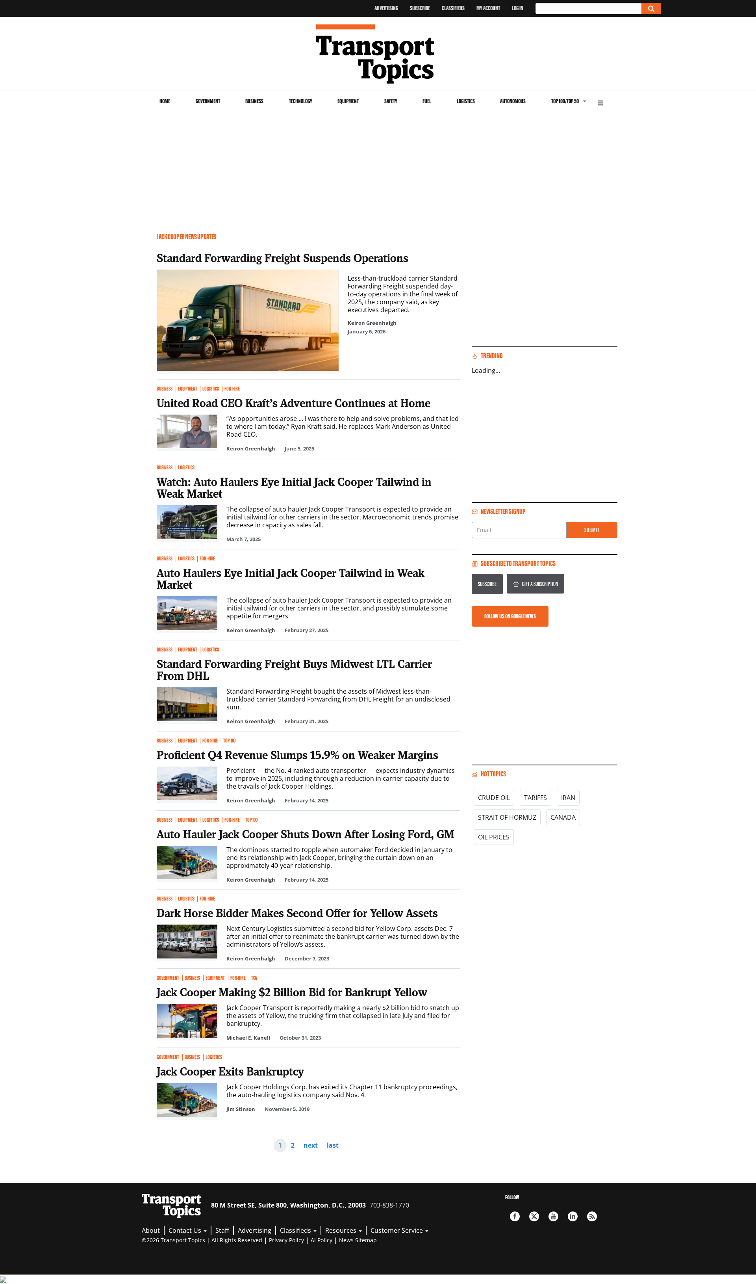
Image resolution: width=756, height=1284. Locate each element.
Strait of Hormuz (507, 817)
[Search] (651, 8)
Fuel (426, 101)
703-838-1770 (389, 1205)
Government (208, 101)
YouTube (553, 1216)
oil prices (494, 837)
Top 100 (229, 741)
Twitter (534, 1216)
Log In (517, 8)
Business (254, 101)
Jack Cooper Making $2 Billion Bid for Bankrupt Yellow (292, 992)
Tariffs (535, 797)
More (600, 102)
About (151, 1230)
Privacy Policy (286, 1240)
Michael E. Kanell (248, 1038)
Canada (563, 817)
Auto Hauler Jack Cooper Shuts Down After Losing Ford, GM (305, 834)
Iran (568, 797)
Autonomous (513, 101)
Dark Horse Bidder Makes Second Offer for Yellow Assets (297, 912)
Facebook (515, 1216)
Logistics (466, 101)
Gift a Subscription (540, 584)
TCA (254, 978)
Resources (341, 1230)
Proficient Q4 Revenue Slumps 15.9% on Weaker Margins (297, 754)
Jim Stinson (240, 1109)
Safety (390, 101)
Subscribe (420, 8)
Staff (222, 1230)
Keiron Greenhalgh (372, 323)
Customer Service (397, 1230)
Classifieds (453, 8)
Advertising (386, 8)
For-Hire (232, 389)
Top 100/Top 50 (565, 101)
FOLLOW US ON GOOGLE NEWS (510, 616)
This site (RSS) (592, 1216)
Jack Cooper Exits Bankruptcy (230, 1071)
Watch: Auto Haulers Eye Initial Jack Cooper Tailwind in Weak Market (294, 487)
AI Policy (321, 1240)
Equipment (348, 101)
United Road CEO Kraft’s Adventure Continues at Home (293, 403)
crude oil (494, 797)
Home (164, 101)
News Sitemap (358, 1240)
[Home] (378, 54)
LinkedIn (573, 1216)
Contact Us (186, 1230)
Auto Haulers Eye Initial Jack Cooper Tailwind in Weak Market (290, 578)
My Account (488, 8)
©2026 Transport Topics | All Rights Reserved (202, 1240)
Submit (592, 530)
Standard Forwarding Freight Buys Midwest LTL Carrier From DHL (294, 669)
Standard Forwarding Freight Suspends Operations (282, 257)
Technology (300, 101)
